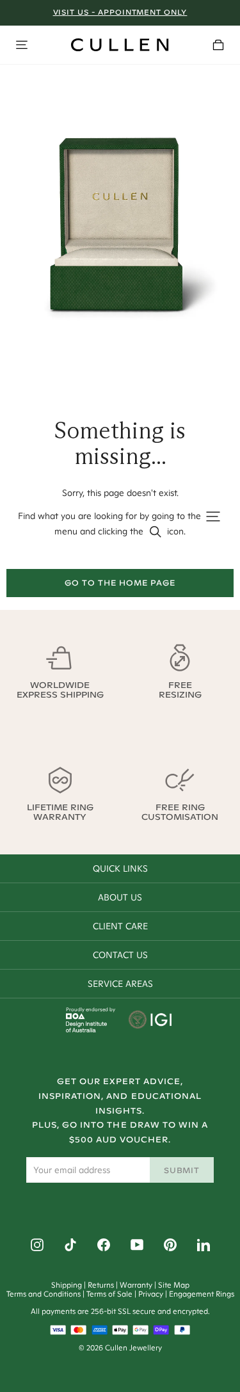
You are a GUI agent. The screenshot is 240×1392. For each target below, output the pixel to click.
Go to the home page (120, 583)
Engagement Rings (201, 1294)
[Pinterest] (170, 1244)
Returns (101, 1285)
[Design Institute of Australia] (87, 1029)
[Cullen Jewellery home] (119, 44)
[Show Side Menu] (22, 44)
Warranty (136, 1285)
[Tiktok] (70, 1244)
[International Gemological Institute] (151, 1021)
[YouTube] (137, 1244)
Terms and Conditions (43, 1294)
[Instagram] (37, 1244)
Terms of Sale (109, 1294)
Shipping (66, 1285)
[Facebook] (103, 1244)
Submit (182, 1170)
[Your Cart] (218, 44)
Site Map (173, 1285)
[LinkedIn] (203, 1244)
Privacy (150, 1294)
